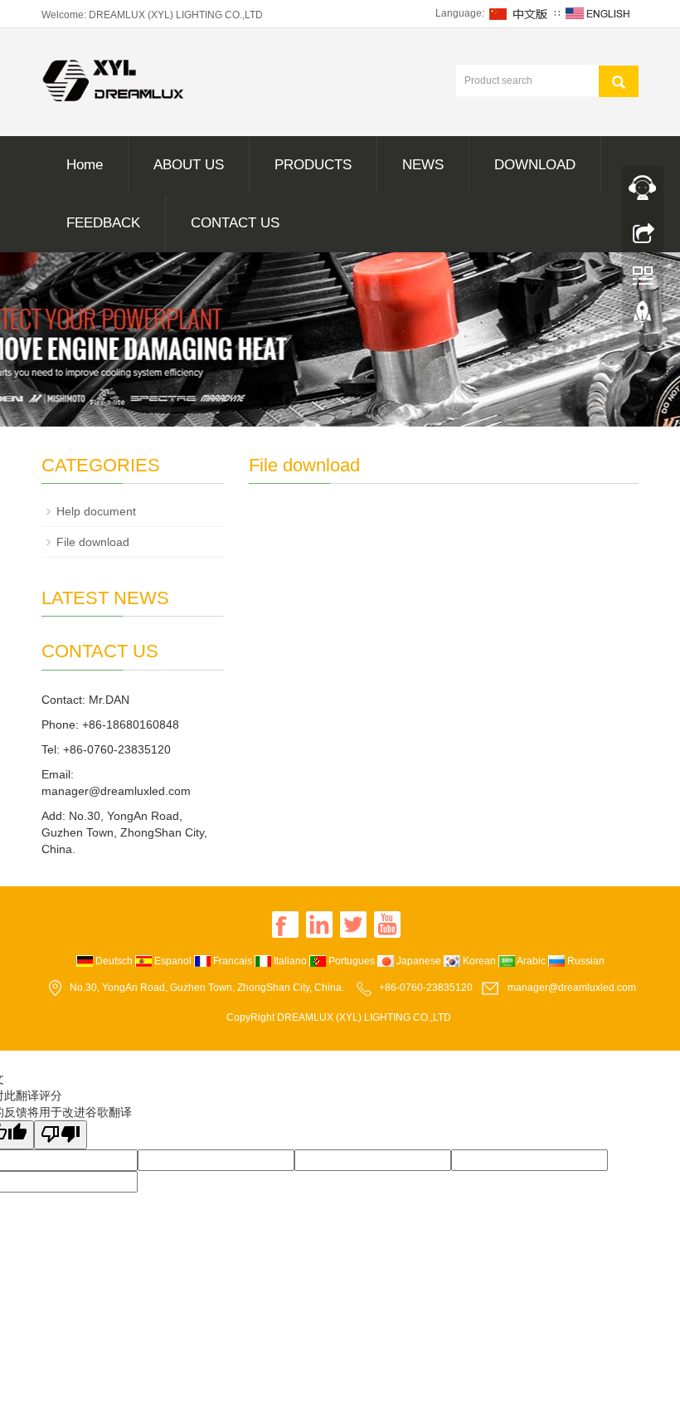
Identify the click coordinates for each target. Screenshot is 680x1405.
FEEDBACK (103, 223)
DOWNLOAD (535, 165)
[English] (598, 13)
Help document (96, 511)
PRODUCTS (313, 165)
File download (92, 542)
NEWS (423, 165)
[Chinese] (519, 13)
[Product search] (619, 81)
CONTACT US (235, 223)
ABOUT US (188, 165)
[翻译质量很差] (60, 1134)
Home (84, 165)
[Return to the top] (642, 318)
